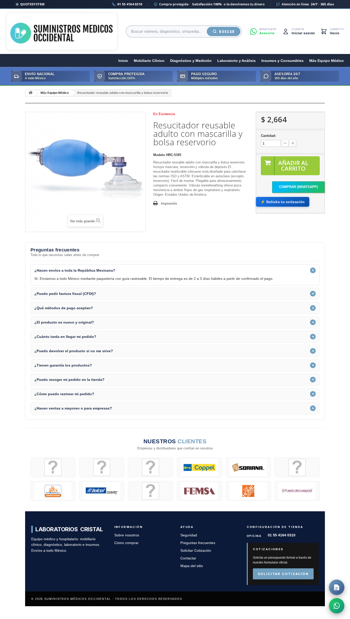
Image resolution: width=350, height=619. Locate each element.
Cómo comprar (126, 543)
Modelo (159, 155)
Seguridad (188, 535)
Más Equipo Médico (326, 61)
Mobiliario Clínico (149, 61)
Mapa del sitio (191, 566)
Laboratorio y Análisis (236, 61)
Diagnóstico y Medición (191, 61)
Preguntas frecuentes (197, 543)
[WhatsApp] (336, 605)
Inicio (123, 61)
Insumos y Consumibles (282, 61)
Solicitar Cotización (195, 550)
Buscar (227, 31)
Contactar (188, 558)
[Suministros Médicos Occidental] (62, 31)
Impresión (169, 203)
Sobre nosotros (126, 535)
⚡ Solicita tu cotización (283, 202)
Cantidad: (268, 136)
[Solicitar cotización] (336, 587)
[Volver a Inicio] (30, 93)
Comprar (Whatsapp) (298, 187)
